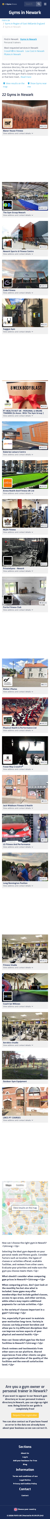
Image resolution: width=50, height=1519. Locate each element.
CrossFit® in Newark (14, 51)
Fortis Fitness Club (12, 607)
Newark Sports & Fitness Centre (18, 251)
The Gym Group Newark (14, 212)
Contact (25, 1495)
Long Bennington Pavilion (15, 883)
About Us (25, 1453)
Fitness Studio (10, 965)
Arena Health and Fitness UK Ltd (18, 491)
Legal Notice (25, 1480)
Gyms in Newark (28, 39)
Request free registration (25, 1415)
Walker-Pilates (10, 689)
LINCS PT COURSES (12, 1117)
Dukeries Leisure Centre (14, 452)
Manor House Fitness (13, 131)
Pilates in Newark (12, 54)
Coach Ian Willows (11, 1004)
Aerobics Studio (10, 1042)
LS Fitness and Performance (16, 844)
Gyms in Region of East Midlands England (25, 23)
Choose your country (26, 1509)
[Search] (38, 4)
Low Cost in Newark (34, 51)
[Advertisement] (25, 159)
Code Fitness (9, 290)
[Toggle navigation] (45, 4)
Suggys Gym (9, 329)
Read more (26, 77)
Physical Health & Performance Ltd (19, 728)
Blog (25, 1464)
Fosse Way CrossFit (13, 767)
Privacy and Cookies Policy (25, 1483)
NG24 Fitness (9, 529)
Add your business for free (25, 1460)
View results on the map (25, 1207)
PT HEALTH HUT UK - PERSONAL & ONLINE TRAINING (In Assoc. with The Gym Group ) (23, 412)
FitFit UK (6, 20)
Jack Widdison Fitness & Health (18, 805)
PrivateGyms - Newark (13, 568)
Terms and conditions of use (25, 1476)
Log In (25, 1457)
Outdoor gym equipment (15, 1081)
